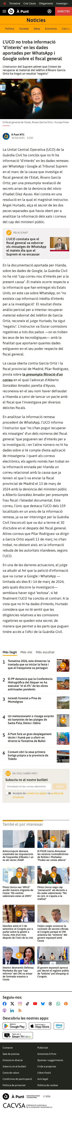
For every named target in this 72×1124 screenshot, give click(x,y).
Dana (37, 28)
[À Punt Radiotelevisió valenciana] (21, 1096)
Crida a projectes (46, 1066)
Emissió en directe (13, 1060)
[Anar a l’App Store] (40, 1025)
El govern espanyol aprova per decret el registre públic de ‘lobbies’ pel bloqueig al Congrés (53, 972)
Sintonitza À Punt (46, 1054)
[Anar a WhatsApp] (59, 1004)
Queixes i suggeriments (50, 1060)
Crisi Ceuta (29, 3)
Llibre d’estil (44, 1072)
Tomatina (14, 3)
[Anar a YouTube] (35, 1004)
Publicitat (42, 1047)
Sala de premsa (11, 1054)
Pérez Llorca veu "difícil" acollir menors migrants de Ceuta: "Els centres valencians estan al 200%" (18, 891)
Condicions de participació (17, 1079)
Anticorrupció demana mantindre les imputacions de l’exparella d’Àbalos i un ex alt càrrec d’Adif (18, 855)
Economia (51, 28)
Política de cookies (47, 1085)
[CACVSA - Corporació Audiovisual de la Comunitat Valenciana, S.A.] (28, 1105)
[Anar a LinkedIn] (12, 1010)
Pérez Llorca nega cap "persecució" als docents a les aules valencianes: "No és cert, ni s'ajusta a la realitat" (52, 893)
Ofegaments (46, 3)
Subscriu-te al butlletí (14, 1066)
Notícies (36, 20)
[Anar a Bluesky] (43, 1004)
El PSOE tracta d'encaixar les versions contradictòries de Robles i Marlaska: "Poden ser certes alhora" (52, 855)
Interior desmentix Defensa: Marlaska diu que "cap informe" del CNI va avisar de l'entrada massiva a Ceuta (18, 973)
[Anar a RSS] (20, 1010)
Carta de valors (11, 1072)
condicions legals (36, 793)
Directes (63, 11)
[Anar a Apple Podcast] (5, 1010)
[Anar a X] (13, 1004)
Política (9, 28)
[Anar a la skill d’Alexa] (59, 1025)
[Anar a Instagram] (20, 1004)
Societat (24, 28)
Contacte (8, 1047)
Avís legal (42, 1079)
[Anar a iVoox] (66, 1004)
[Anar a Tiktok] (28, 1004)
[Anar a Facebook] (5, 1004)
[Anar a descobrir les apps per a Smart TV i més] (18, 1035)
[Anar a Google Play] (14, 1025)
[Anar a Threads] (51, 1004)
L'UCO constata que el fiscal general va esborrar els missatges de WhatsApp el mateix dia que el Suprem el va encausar (26, 246)
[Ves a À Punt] (18, 11)
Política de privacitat (14, 1085)
